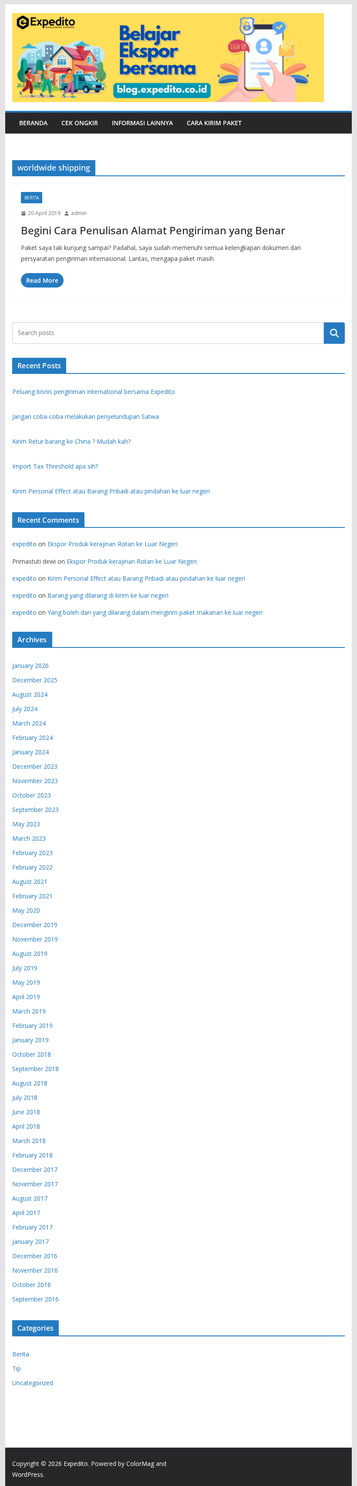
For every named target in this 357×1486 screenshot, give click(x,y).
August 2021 (29, 881)
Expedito (76, 1463)
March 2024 (29, 723)
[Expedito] (334, 58)
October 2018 (31, 1054)
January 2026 (30, 665)
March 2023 (29, 838)
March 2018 (29, 1141)
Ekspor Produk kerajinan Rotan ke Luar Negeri (112, 544)
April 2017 (26, 1213)
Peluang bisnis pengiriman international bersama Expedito (93, 391)
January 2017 (30, 1241)
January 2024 (30, 752)
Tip (16, 1368)
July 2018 (24, 1097)
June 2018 (26, 1112)
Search (334, 333)
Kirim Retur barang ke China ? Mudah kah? (71, 441)
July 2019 (24, 968)
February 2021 (32, 896)
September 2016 (35, 1299)
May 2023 (26, 824)
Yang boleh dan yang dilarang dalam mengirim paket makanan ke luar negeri (155, 612)
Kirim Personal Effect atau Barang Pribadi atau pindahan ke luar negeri (111, 491)
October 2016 (31, 1285)
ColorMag (140, 1463)
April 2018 (26, 1126)
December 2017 (34, 1169)
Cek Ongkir (79, 123)
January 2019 (30, 1040)
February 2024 (32, 737)
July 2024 (24, 709)
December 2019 (34, 925)
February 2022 (32, 867)
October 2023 (31, 795)
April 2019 (26, 997)
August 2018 (29, 1083)
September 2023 (35, 809)
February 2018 (32, 1155)
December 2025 (34, 680)
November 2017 (35, 1184)
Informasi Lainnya (142, 123)
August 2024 (29, 694)
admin (79, 213)
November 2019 (35, 939)
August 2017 (29, 1198)
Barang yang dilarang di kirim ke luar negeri (107, 595)
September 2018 (35, 1069)
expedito (24, 544)
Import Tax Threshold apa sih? (55, 466)
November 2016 (35, 1270)
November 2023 (35, 781)
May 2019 (26, 982)
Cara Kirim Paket (214, 123)
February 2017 (32, 1227)
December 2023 (34, 766)
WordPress (27, 1474)
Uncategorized (32, 1383)
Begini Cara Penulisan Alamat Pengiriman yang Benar (153, 230)
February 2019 (32, 1025)
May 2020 (26, 910)
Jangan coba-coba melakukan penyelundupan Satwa (85, 416)
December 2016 (34, 1256)
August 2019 (29, 953)
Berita (31, 198)
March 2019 (29, 1011)
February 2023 (32, 853)
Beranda (33, 123)
